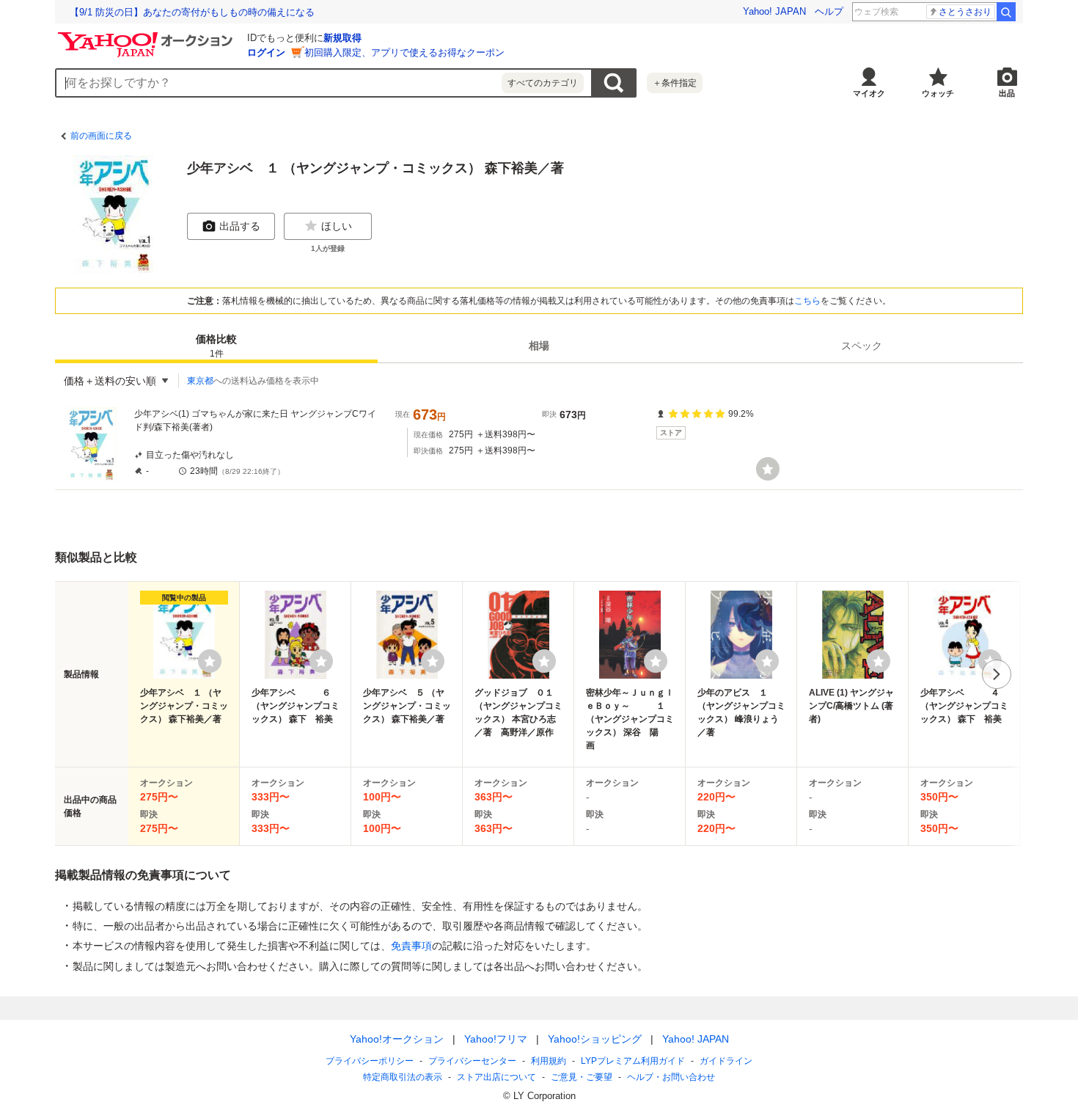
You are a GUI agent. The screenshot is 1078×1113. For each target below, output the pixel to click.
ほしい (336, 226)
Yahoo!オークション (397, 1039)
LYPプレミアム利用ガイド (633, 1061)
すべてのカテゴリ (542, 83)
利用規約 (548, 1061)
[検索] (1006, 11)
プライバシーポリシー (370, 1061)
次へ (996, 674)
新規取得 (342, 37)
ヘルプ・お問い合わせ (671, 1077)
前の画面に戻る (101, 136)
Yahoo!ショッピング (595, 1039)
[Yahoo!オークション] (147, 35)
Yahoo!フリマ (495, 1039)
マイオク (869, 93)
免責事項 (411, 946)
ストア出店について (496, 1077)
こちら (807, 301)
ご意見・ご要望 (581, 1077)
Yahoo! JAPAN (774, 11)
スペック (861, 345)
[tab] (216, 345)
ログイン (266, 52)
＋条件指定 (675, 83)
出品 (1007, 93)
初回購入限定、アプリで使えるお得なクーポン (404, 52)
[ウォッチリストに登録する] (209, 661)
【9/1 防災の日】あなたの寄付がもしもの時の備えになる (192, 12)
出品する (239, 226)
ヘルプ (829, 11)
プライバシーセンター (472, 1061)
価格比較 (216, 346)
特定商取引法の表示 (402, 1077)
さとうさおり (965, 12)
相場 (539, 345)
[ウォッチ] (768, 469)
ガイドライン (726, 1061)
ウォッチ (938, 93)
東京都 (200, 380)
